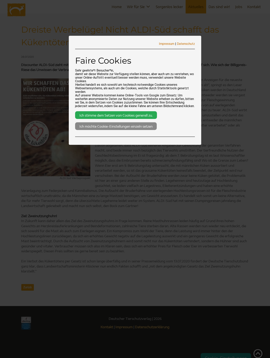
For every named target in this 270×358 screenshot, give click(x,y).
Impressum (166, 44)
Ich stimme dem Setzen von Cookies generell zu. (116, 115)
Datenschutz (186, 44)
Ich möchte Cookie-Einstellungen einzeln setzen (116, 126)
